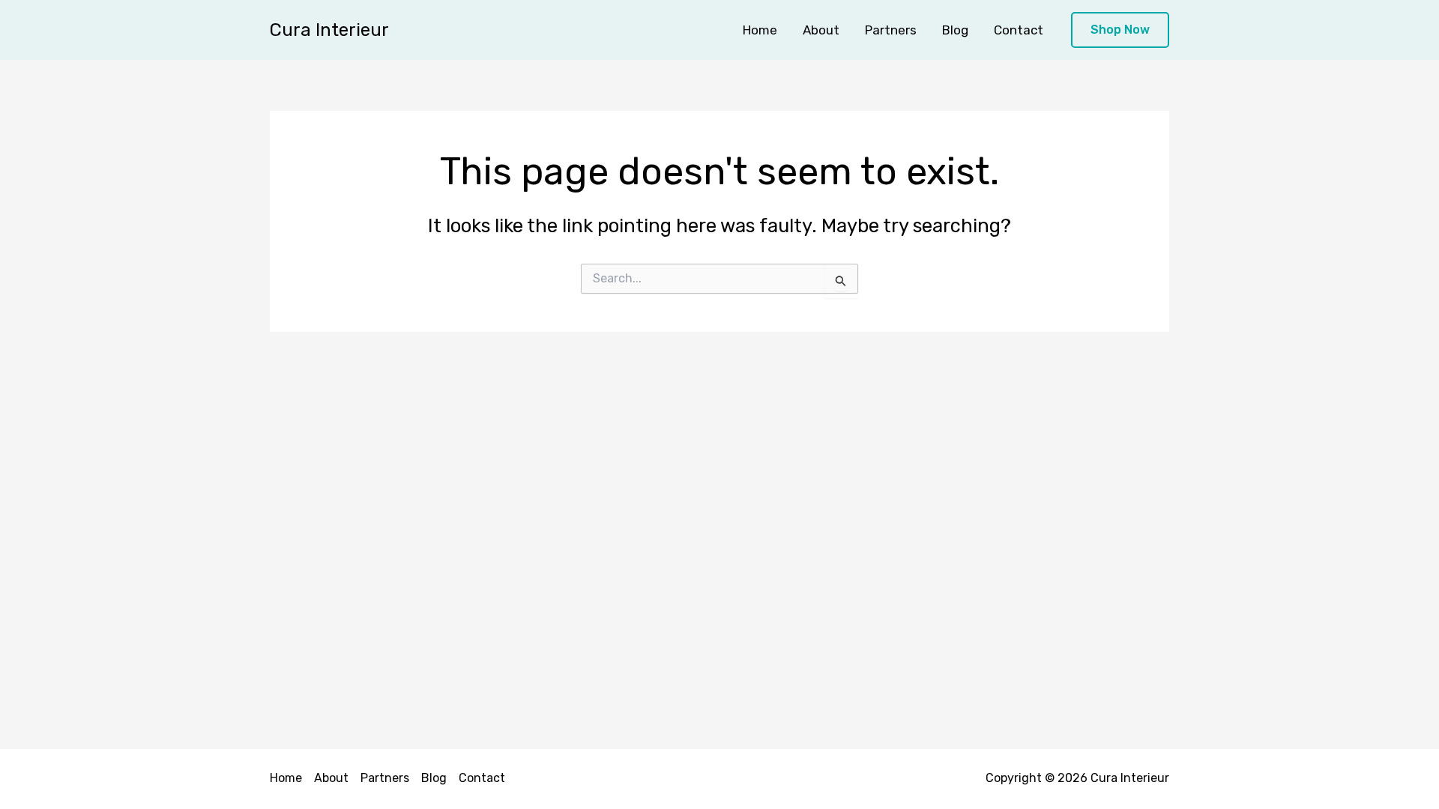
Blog (955, 29)
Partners (891, 29)
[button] (1120, 30)
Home (760, 29)
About (821, 29)
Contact (1018, 29)
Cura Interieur (329, 29)
